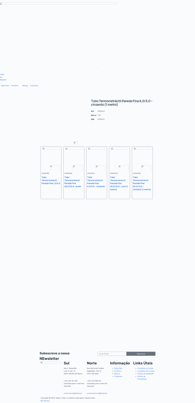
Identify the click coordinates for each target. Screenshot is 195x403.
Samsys (47, 401)
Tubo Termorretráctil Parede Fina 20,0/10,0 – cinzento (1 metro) (142, 183)
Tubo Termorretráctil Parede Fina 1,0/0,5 (51, 180)
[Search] (96, 68)
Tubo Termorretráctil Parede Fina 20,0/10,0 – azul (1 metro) (119, 183)
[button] (16, 85)
